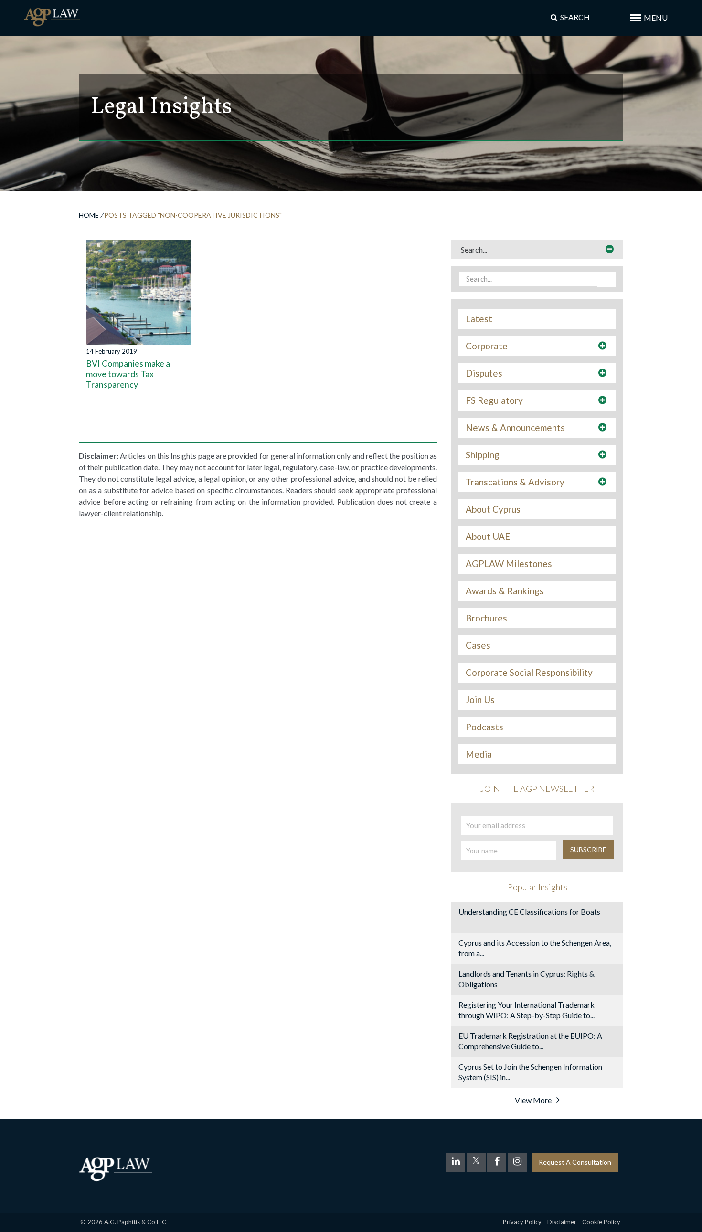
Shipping (483, 455)
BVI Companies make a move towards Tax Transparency (128, 374)
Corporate (487, 346)
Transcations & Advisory (515, 482)
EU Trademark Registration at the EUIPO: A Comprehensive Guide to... (530, 1041)
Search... (474, 249)
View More (533, 1100)
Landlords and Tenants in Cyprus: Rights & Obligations (526, 979)
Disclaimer (561, 1222)
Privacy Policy (522, 1222)
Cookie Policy (601, 1222)
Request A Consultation (575, 1162)
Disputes (484, 373)
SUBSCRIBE (588, 849)
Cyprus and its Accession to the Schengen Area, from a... (534, 948)
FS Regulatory (494, 400)
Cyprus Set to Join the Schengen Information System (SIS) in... (530, 1072)
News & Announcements (515, 427)
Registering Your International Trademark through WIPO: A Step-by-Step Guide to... (526, 1010)
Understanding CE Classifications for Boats (529, 911)
